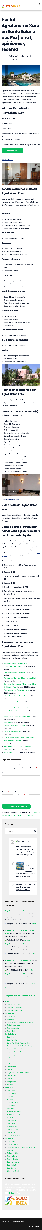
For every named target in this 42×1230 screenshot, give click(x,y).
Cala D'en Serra (12, 1144)
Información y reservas (10, 499)
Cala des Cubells (13, 1102)
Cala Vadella (11, 1094)
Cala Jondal (11, 1120)
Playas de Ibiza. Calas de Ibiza (20, 995)
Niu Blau (10, 1085)
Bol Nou (10, 1117)
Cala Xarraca (11, 1168)
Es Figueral (11, 1064)
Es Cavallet (11, 1108)
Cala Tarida (11, 1123)
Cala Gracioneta (13, 1028)
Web (30, 792)
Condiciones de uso (18, 1222)
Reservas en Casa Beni (12, 732)
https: (11, 1193)
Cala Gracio (11, 1016)
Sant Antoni (10, 1013)
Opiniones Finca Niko (11, 702)
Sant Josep (10, 1088)
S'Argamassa (11, 1082)
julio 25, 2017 (26, 56)
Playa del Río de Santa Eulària (18, 1073)
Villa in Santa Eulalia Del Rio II (14, 696)
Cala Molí (10, 1097)
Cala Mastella (12, 1040)
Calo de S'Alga (12, 1076)
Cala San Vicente (13, 1162)
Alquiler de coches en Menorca (18, 974)
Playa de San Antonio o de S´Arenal (20, 1022)
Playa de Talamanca (14, 1010)
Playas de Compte (14, 1126)
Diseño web (5, 1222)
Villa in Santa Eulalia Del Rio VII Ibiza (17, 717)
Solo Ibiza (15, 59)
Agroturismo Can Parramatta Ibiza (16, 690)
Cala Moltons (12, 1156)
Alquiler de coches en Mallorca (18, 960)
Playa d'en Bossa (13, 1004)
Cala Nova (10, 1079)
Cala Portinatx (12, 1159)
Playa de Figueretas (14, 1007)
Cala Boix (10, 1037)
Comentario (7, 773)
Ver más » (27, 940)
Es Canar (10, 1058)
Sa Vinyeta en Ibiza (11, 752)
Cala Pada (10, 1070)
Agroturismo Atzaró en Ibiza (14, 672)
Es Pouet (10, 1019)
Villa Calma (8, 723)
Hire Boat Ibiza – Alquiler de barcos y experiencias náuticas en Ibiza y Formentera (25, 869)
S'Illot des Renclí (13, 1171)
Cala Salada (11, 1031)
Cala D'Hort (11, 1105)
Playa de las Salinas (14, 1111)
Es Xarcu (10, 1100)
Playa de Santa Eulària (15, 1052)
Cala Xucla (11, 1141)
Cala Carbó (11, 1091)
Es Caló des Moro (13, 1025)
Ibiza (7, 1001)
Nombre (5, 792)
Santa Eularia (10, 1034)
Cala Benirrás (12, 1165)
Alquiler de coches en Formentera (19, 944)
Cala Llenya (11, 1061)
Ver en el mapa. (7, 160)
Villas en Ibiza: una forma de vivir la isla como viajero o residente (25, 887)
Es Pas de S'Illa (12, 1153)
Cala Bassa (11, 1132)
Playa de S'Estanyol (14, 1049)
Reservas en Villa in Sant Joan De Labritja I (20, 678)
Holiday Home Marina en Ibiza (15, 726)
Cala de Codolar (13, 1129)
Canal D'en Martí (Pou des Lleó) (18, 1043)
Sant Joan (9, 1138)
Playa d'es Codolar (14, 1114)
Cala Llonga (11, 1055)
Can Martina (11, 1067)
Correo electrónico (20, 793)
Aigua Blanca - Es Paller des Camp (19, 1046)
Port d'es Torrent (13, 1135)
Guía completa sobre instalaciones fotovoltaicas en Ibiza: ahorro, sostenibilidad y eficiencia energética (25, 848)
